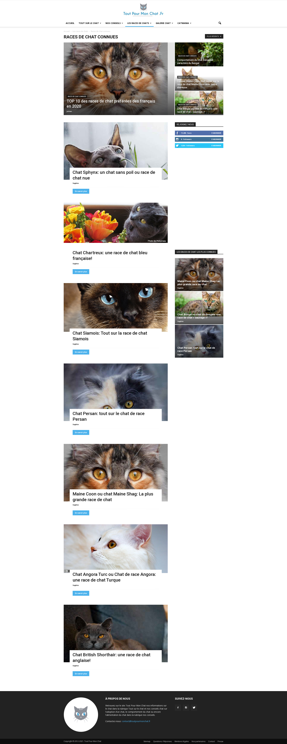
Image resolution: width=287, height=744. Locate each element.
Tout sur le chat (89, 23)
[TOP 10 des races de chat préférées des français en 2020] (119, 78)
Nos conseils (113, 23)
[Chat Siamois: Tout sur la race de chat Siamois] (116, 307)
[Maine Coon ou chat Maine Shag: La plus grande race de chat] (116, 472)
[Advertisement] (199, 198)
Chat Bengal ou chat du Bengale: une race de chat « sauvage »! (199, 316)
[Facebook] (178, 708)
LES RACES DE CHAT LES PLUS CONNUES (196, 252)
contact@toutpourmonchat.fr (136, 721)
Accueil (70, 23)
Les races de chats (138, 23)
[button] (219, 23)
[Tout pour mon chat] (143, 10)
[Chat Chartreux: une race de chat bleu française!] (116, 223)
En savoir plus (81, 191)
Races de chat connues (77, 96)
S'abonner (216, 133)
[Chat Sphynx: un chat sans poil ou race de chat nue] (116, 151)
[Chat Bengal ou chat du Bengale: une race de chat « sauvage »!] (199, 102)
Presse (220, 741)
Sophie (76, 183)
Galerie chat (163, 23)
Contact (211, 741)
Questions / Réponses (162, 741)
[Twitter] (194, 708)
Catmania (183, 23)
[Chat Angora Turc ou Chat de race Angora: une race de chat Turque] (116, 548)
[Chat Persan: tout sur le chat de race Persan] (116, 392)
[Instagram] (186, 708)
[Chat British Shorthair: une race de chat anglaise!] (116, 633)
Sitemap (147, 741)
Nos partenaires (198, 741)
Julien (69, 111)
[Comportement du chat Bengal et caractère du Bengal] (199, 54)
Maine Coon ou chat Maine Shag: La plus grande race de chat (198, 283)
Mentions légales (182, 741)
